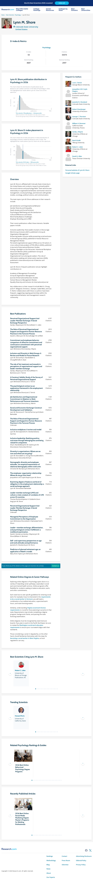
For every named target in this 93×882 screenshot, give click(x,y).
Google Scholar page (72, 173)
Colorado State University (26, 27)
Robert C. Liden (77, 147)
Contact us (55, 566)
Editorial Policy (81, 860)
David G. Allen (77, 156)
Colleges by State (63, 9)
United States (21, 29)
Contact (64, 856)
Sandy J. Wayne (77, 132)
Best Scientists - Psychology (13, 15)
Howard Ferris (20, 716)
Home (3, 15)
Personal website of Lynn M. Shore (77, 170)
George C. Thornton (79, 117)
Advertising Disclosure (84, 856)
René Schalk (76, 140)
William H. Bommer (79, 123)
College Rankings (36, 9)
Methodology (51, 860)
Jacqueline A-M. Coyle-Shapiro (80, 90)
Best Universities (85, 9)
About (48, 873)
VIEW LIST (62, 3)
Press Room (66, 860)
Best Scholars (74, 9)
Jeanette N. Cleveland (79, 102)
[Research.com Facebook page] (86, 850)
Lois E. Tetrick (77, 83)
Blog (48, 865)
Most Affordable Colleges (22, 9)
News (48, 869)
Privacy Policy (81, 865)
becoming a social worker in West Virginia (24, 638)
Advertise (65, 865)
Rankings (49, 856)
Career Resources (50, 9)
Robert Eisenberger (79, 109)
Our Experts (50, 877)
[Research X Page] (90, 850)
